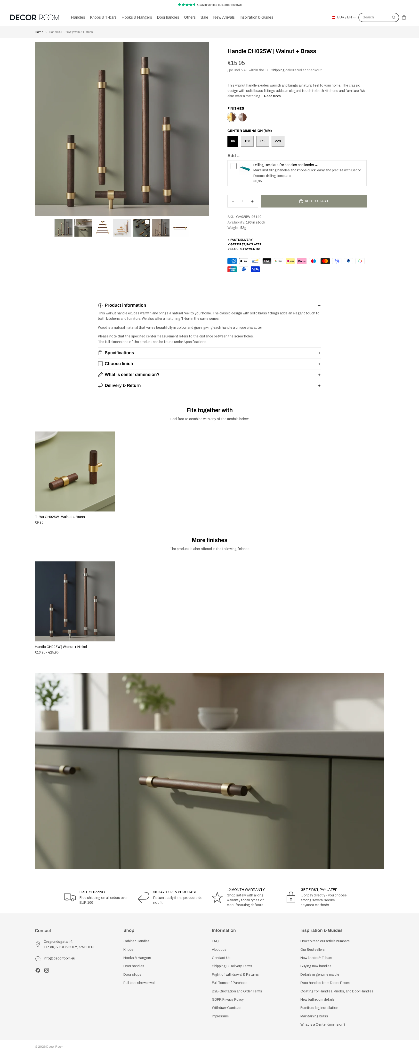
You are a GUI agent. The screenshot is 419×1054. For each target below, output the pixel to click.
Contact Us (221, 958)
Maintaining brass (314, 1016)
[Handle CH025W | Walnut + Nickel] (242, 117)
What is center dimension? (132, 374)
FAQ (215, 941)
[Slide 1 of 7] (64, 228)
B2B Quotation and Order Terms (237, 991)
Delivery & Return (123, 385)
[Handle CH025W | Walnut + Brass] (231, 117)
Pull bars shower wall (139, 983)
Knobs (128, 949)
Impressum (220, 1016)
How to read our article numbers (325, 941)
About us (219, 949)
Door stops (132, 974)
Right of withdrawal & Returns (235, 974)
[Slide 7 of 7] (180, 228)
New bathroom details (317, 999)
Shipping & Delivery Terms (232, 966)
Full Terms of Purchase (230, 983)
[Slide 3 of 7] (102, 228)
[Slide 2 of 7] (83, 228)
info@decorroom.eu (59, 958)
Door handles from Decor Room (325, 983)
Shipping (278, 70)
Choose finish (119, 363)
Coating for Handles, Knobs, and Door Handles (336, 991)
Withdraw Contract (227, 1008)
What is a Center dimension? (322, 1024)
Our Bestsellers (312, 949)
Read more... (273, 96)
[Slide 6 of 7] (160, 228)
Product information (125, 305)
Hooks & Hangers (137, 958)
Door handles (133, 966)
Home (39, 32)
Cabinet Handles (136, 941)
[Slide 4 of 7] (122, 228)
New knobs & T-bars (316, 958)
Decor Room (55, 1046)
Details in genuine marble (319, 974)
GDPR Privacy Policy (228, 999)
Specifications (119, 352)
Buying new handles (315, 966)
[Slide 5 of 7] (141, 228)
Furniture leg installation (319, 1008)
